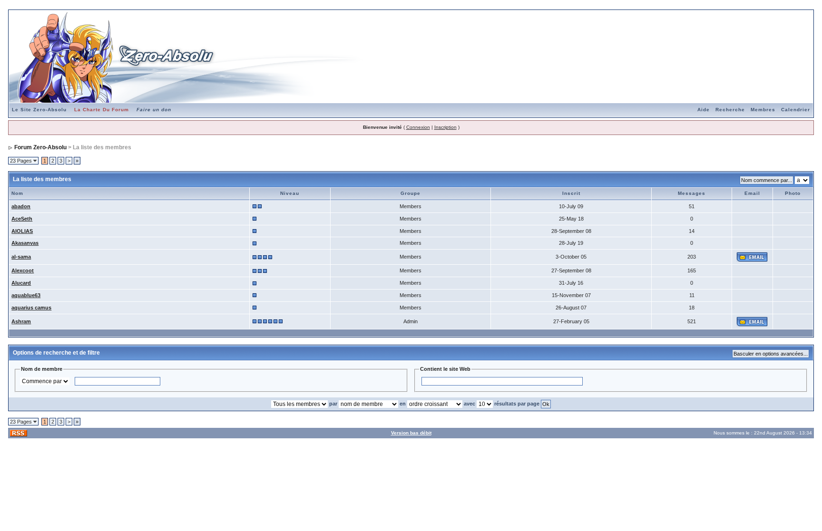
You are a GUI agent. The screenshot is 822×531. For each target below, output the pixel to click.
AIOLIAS (22, 231)
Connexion (418, 127)
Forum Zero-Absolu (40, 147)
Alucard (21, 283)
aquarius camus (31, 307)
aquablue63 (25, 295)
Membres (763, 109)
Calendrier (795, 109)
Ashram (21, 321)
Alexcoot (22, 270)
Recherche (730, 109)
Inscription (445, 127)
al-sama (21, 257)
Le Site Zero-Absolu (39, 109)
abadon (20, 206)
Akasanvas (25, 243)
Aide (703, 109)
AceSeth (21, 219)
